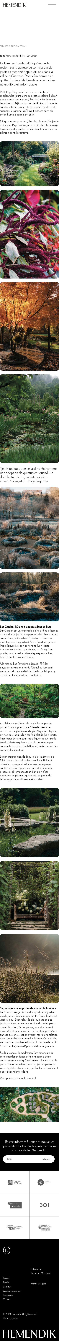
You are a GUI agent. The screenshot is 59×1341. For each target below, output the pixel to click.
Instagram (35, 1273)
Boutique (7, 1287)
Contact (6, 1299)
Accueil (6, 1278)
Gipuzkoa (14, 46)
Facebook (46, 1273)
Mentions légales (38, 1284)
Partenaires (8, 1295)
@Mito (14, 1318)
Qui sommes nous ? (12, 1291)
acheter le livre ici (24, 1078)
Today (23, 46)
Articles (6, 1282)
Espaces (4, 46)
